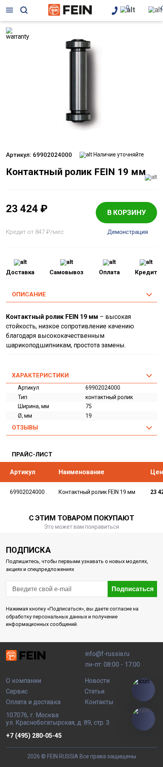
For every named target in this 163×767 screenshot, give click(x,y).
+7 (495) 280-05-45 (34, 735)
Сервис (17, 691)
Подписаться (133, 589)
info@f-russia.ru (107, 654)
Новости (97, 680)
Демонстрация (127, 232)
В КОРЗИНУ (126, 212)
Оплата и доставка (33, 702)
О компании (23, 680)
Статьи (94, 691)
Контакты (99, 702)
